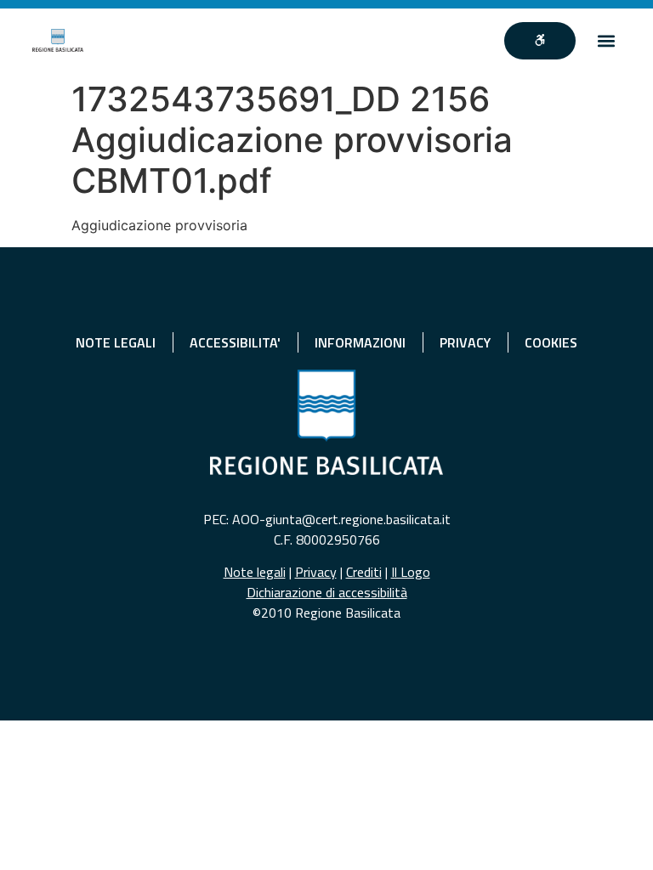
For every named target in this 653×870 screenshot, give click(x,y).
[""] (540, 40)
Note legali (255, 572)
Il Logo (410, 572)
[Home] (57, 40)
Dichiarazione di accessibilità (327, 592)
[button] (607, 40)
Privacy (316, 572)
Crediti (364, 572)
